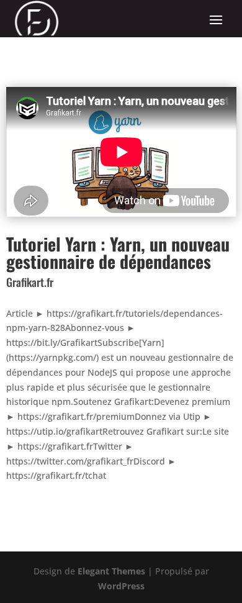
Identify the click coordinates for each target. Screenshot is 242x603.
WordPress (121, 586)
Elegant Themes (111, 571)
